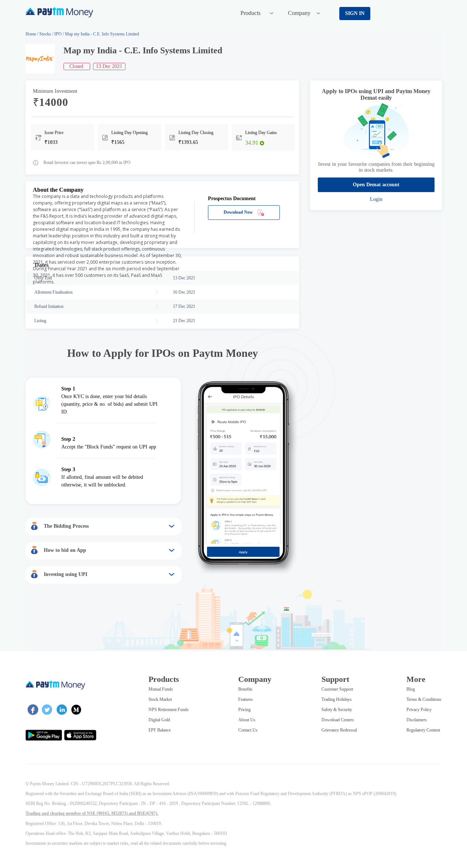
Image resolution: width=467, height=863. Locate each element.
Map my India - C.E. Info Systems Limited (102, 34)
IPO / (59, 34)
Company (300, 13)
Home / (32, 34)
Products (251, 13)
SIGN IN (354, 13)
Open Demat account (376, 184)
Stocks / (46, 34)
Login (376, 199)
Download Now (239, 212)
